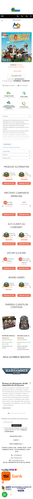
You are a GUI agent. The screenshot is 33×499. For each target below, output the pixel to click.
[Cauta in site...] (31, 16)
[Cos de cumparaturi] (27, 16)
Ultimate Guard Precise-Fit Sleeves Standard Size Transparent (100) (9, 284)
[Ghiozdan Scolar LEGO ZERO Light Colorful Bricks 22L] (24, 322)
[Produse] (2, 16)
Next (30, 49)
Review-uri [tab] (6, 158)
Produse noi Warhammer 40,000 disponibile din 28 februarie (15, 384)
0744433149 (17, 458)
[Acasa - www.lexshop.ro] (16, 10)
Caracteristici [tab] (6, 151)
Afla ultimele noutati (16, 356)
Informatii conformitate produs (11, 147)
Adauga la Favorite (9, 85)
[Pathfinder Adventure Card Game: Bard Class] (8, 322)
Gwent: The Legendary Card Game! (24, 174)
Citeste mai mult (6, 408)
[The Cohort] (16, 47)
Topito (24, 202)
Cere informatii (23, 85)
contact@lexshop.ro (17, 460)
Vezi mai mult (7, 144)
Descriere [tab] (5, 116)
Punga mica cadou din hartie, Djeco (24, 259)
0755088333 (17, 455)
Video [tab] (5, 155)
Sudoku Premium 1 (9, 259)
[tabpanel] (16, 47)
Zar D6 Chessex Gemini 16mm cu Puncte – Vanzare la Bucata (24, 284)
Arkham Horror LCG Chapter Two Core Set (9, 174)
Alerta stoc (17, 76)
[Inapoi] (1, 20)
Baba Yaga (9, 202)
